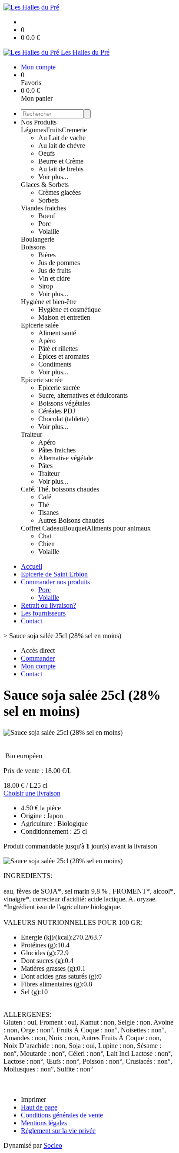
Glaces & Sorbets (45, 184)
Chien (46, 543)
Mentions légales (44, 1123)
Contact (31, 621)
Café (44, 497)
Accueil (31, 566)
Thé (43, 504)
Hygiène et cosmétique (69, 309)
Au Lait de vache (62, 137)
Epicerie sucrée (42, 379)
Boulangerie (37, 239)
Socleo (52, 1145)
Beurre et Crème (60, 161)
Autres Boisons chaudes (71, 520)
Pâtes (45, 465)
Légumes (33, 130)
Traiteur (31, 434)
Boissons (33, 247)
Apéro (47, 340)
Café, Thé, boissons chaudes (60, 489)
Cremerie (74, 130)
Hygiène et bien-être (48, 301)
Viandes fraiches (43, 208)
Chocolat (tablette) (63, 419)
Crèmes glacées (59, 192)
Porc (44, 223)
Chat (44, 536)
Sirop (45, 286)
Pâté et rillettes (58, 348)
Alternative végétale (65, 458)
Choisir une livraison (31, 793)
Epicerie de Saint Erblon (54, 574)
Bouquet (74, 528)
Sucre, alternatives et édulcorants (83, 395)
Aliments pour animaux (118, 528)
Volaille (48, 231)
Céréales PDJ (56, 411)
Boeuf (46, 215)
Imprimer (33, 1099)
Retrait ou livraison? (48, 605)
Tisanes (48, 512)
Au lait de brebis (60, 169)
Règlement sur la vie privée (58, 1130)
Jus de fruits (54, 270)
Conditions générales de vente (62, 1115)
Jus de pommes (59, 262)
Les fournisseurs (43, 613)
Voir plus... (53, 176)
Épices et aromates (63, 356)
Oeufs (46, 153)
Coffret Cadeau (42, 528)
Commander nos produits (55, 582)
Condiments (54, 364)
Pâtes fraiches (57, 450)
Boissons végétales (64, 403)
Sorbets (48, 200)
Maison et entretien (64, 317)
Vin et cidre (54, 278)
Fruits (54, 130)
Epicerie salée (40, 325)
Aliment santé (57, 333)
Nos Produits (38, 122)
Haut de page (39, 1107)
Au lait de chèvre (61, 145)
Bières (47, 255)
